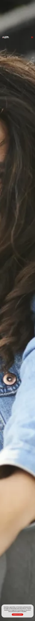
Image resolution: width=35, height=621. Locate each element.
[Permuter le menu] (32, 37)
